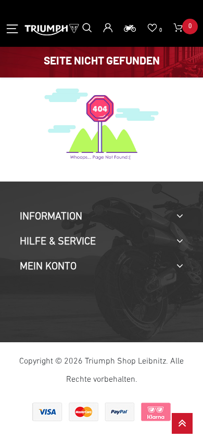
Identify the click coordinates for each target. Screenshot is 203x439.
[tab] (101, 216)
